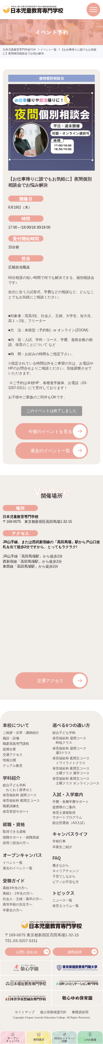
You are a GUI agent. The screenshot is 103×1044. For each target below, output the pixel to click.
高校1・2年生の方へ (18, 893)
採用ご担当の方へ (16, 843)
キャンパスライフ (70, 834)
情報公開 (9, 760)
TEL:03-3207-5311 (21, 941)
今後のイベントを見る (50, 431)
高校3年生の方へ (15, 888)
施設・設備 (11, 738)
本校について (16, 725)
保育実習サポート (16, 811)
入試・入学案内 (67, 794)
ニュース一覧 (62, 900)
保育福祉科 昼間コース (20, 795)
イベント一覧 (48, 49)
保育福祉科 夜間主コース (21, 801)
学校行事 (59, 841)
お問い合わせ (27, 952)
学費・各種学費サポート (70, 802)
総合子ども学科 (64, 733)
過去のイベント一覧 (50, 450)
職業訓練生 (11, 806)
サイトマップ (25, 1012)
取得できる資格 (14, 832)
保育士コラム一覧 (65, 906)
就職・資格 (14, 824)
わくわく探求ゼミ (19, 790)
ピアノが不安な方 (65, 882)
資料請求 (75, 952)
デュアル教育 (13, 766)
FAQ (56, 857)
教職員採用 (80, 1012)
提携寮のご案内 (64, 807)
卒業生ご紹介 (62, 847)
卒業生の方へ (13, 910)
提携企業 (9, 749)
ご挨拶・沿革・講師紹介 (21, 733)
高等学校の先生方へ (17, 904)
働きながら (60, 865)
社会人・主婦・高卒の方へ (22, 899)
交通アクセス (50, 680)
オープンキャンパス (22, 855)
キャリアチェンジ (65, 871)
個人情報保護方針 (53, 1012)
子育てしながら (64, 876)
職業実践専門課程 (16, 744)
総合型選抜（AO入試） (69, 823)
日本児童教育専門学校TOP (19, 49)
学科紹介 (11, 777)
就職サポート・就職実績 (21, 837)
